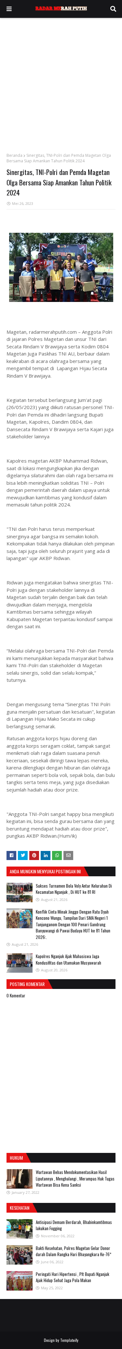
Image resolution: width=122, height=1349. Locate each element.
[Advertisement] (61, 82)
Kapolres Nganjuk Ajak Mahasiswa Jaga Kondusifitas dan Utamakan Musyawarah (68, 959)
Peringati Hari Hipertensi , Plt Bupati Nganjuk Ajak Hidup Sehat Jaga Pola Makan (72, 1277)
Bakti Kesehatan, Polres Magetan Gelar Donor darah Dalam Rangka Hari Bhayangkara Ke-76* (73, 1251)
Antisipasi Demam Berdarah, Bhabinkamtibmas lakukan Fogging (74, 1225)
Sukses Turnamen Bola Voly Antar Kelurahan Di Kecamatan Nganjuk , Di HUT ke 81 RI (74, 888)
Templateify (69, 1340)
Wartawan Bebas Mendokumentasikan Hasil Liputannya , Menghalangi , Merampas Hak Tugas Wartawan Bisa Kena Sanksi (75, 1178)
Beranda (14, 155)
